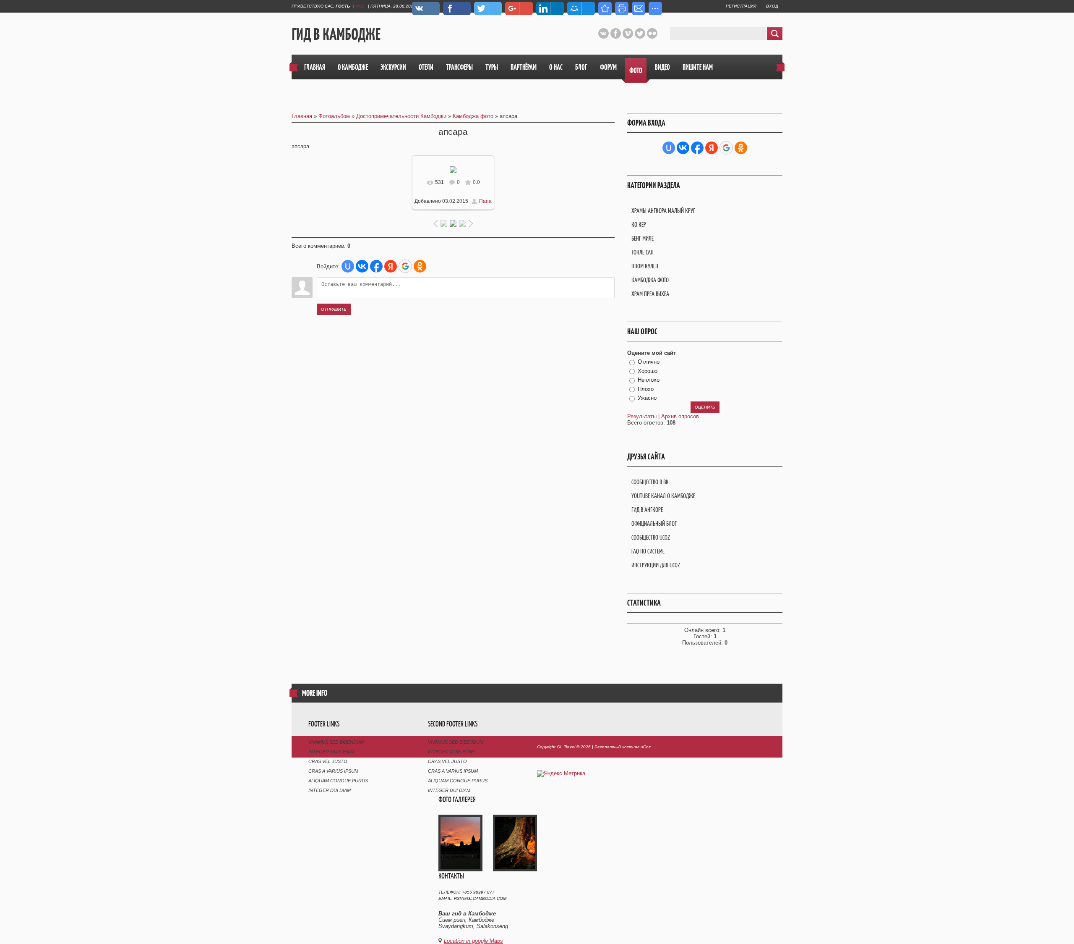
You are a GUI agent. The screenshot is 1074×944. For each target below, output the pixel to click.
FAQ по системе (648, 551)
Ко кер (638, 224)
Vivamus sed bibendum (336, 742)
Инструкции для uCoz (655, 565)
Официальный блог (654, 523)
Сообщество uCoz (650, 537)
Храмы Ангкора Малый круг (663, 211)
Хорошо (647, 371)
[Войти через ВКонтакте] (362, 266)
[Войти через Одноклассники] (420, 266)
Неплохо (649, 380)
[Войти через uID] (347, 266)
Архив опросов (680, 416)
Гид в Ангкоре (647, 510)
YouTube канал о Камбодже (663, 496)
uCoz (646, 747)
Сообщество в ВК (650, 482)
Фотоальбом (334, 116)
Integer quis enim (331, 751)
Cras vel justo (327, 761)
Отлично (649, 362)
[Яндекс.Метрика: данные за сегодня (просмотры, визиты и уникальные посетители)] (561, 773)
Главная (302, 116)
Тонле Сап (642, 252)
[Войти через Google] (405, 266)
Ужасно (647, 398)
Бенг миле (642, 238)
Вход (772, 6)
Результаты (642, 416)
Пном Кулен (644, 266)
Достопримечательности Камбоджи (401, 116)
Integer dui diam (329, 790)
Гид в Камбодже (336, 34)
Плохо (646, 389)
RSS (360, 6)
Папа (485, 201)
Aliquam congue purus (338, 780)
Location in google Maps (473, 941)
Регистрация (741, 6)
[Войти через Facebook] (376, 266)
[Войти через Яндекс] (390, 266)
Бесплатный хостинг (616, 747)
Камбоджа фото (473, 116)
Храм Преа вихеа (650, 294)
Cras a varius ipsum (333, 771)
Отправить (334, 309)
